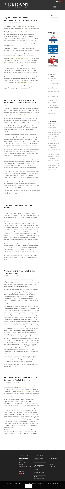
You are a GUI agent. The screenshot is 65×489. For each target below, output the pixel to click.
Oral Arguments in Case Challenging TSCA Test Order (19, 272)
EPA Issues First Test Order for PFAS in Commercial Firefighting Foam (20, 378)
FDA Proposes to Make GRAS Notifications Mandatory (38, 460)
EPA (15, 22)
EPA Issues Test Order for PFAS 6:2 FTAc (21, 20)
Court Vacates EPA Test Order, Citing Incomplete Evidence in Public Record (20, 101)
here (33, 194)
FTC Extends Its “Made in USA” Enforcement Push (39, 477)
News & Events (21, 105)
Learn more (36, 486)
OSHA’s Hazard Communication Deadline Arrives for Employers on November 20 (39, 472)
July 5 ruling (22, 114)
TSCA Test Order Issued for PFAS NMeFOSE (18, 206)
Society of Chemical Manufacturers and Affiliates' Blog (53, 111)
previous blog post (27, 82)
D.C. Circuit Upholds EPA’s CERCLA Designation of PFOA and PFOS (39, 465)
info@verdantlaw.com (54, 467)
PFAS (17, 22)
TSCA (20, 22)
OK (28, 486)
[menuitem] (57, 1)
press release (10, 232)
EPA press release (17, 58)
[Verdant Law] (17, 6)
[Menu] (54, 6)
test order (23, 26)
